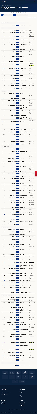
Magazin (21, 396)
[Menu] (35, 1)
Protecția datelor (11, 409)
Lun (11, 12)
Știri (2, 402)
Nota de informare (25, 409)
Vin (20, 12)
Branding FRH (21, 392)
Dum (25, 12)
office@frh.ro (22, 405)
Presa (20, 391)
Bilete (20, 395)
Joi (18, 12)
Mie (16, 12)
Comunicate (3, 403)
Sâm (23, 12)
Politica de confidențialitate (18, 409)
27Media (34, 412)
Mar (13, 12)
